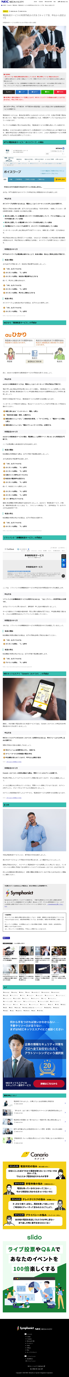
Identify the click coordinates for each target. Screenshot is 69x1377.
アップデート (15, 995)
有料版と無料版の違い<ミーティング (33, 1007)
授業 (6, 1007)
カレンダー (40, 995)
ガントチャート (50, 995)
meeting (15, 992)
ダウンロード (36, 998)
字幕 (57, 1004)
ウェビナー (31, 995)
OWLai (29, 1348)
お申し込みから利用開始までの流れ (13, 761)
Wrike (21, 992)
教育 (11, 1007)
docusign (7, 992)
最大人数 (18, 1007)
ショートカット (61, 995)
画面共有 (57, 1007)
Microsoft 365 (48, 1)
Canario (41, 1)
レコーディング (34, 1004)
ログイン (44, 1004)
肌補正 (6, 1010)
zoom (28, 992)
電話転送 (5, 11)
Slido (28, 1345)
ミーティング (8, 1004)
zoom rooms (56, 992)
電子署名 (41, 1010)
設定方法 (19, 1010)
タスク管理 (17, 998)
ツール (44, 998)
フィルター (18, 1001)
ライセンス (24, 1004)
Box (55, 1)
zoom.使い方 (36, 992)
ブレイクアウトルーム (30, 1001)
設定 (13, 1010)
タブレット (26, 998)
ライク (16, 1004)
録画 (34, 1010)
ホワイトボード (55, 1001)
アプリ (23, 995)
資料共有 (27, 1010)
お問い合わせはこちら (63, 1)
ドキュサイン (53, 998)
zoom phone (46, 992)
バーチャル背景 (8, 1001)
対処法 (63, 1004)
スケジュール (8, 998)
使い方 (51, 1004)
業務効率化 (48, 1007)
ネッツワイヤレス (32, 1352)
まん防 (6, 995)
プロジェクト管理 (43, 1001)
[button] (36, 1366)
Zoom (35, 1)
